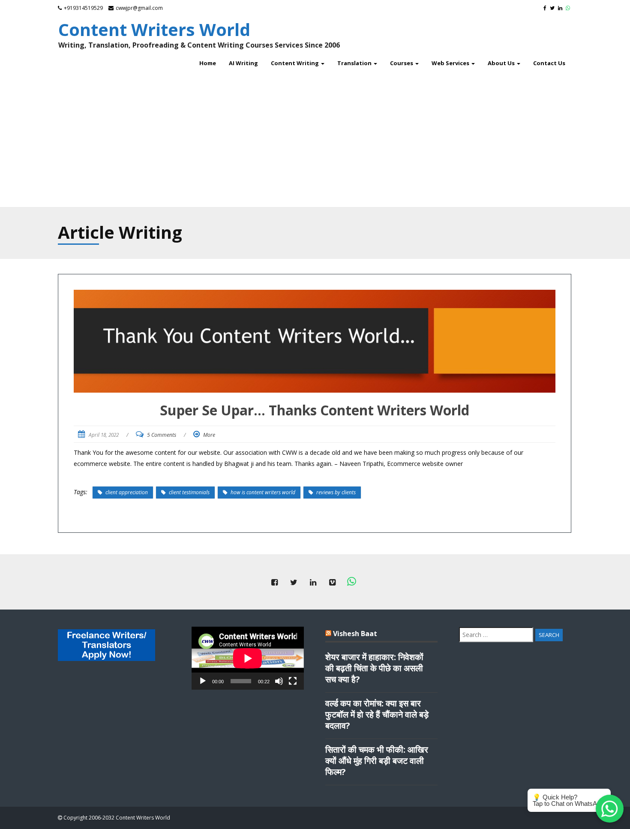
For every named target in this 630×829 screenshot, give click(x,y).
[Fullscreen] (292, 681)
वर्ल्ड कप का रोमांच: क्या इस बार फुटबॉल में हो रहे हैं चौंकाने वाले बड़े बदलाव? (377, 714)
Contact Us (549, 63)
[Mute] (279, 681)
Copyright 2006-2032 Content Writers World (116, 817)
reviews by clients (336, 492)
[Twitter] (553, 8)
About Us (502, 63)
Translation (355, 63)
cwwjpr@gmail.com (139, 8)
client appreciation (126, 492)
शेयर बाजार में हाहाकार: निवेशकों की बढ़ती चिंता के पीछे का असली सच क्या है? (374, 668)
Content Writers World (154, 29)
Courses (402, 63)
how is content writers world (263, 492)
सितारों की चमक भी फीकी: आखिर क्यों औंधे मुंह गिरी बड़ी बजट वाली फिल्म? (376, 761)
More (209, 435)
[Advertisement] (315, 138)
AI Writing (243, 63)
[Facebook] (546, 8)
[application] (248, 658)
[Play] (202, 681)
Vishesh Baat (355, 633)
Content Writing (295, 63)
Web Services (451, 63)
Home (207, 63)
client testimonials (189, 492)
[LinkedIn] (561, 8)
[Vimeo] (332, 582)
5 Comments (161, 435)
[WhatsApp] (569, 8)
